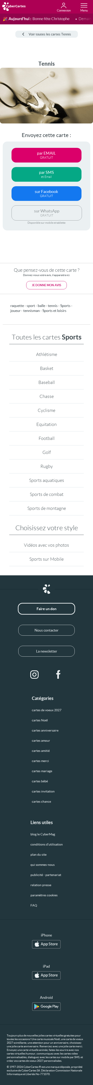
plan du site (38, 854)
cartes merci (40, 761)
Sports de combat (46, 494)
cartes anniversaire (45, 730)
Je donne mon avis (46, 285)
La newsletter (46, 651)
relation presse (40, 885)
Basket (46, 368)
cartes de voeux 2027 (46, 710)
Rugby (46, 466)
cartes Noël (40, 720)
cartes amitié (41, 751)
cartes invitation (43, 791)
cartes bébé (40, 781)
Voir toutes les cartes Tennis (50, 34)
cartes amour (41, 740)
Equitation (46, 424)
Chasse (47, 396)
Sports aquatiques (46, 480)
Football (47, 438)
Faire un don (46, 609)
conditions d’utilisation (46, 844)
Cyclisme (46, 410)
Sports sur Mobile (46, 559)
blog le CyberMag (42, 834)
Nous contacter (46, 630)
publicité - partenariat (45, 875)
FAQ (33, 905)
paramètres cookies (44, 895)
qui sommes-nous (42, 865)
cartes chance (41, 801)
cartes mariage (42, 771)
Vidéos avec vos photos (46, 545)
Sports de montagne (46, 508)
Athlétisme (46, 354)
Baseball (46, 382)
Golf (46, 452)
